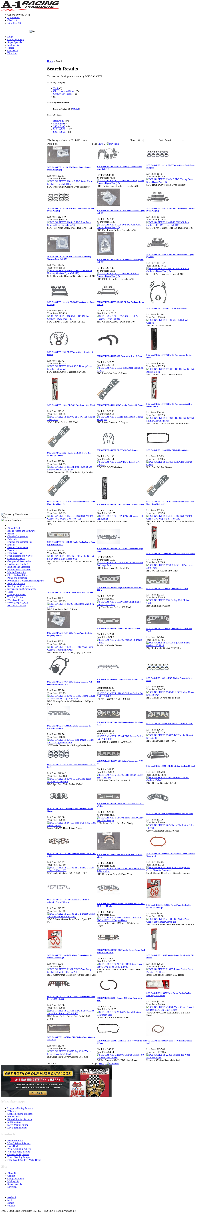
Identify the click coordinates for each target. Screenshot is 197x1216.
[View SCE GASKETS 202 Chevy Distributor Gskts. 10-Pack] (171, 828)
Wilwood (11, 1111)
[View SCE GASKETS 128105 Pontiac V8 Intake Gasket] (121, 642)
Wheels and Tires (15, 600)
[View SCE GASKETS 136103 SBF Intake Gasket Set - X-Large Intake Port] (71, 742)
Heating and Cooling (17, 564)
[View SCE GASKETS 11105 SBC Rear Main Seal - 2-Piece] (121, 370)
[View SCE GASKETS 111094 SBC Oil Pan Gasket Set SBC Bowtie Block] (171, 420)
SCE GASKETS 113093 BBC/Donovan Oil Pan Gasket (120, 504)
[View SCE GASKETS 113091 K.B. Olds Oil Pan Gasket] (171, 464)
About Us (12, 1173)
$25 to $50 (58, 123)
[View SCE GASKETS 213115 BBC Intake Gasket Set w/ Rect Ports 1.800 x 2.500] (71, 1013)
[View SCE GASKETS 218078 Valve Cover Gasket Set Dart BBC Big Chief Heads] (171, 1010)
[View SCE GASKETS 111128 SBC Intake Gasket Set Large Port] (121, 565)
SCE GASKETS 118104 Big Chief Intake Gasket (167, 588)
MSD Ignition (14, 1122)
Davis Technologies (17, 1127)
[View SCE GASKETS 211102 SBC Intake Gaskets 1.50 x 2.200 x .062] (71, 870)
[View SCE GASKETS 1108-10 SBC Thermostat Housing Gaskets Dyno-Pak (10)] (71, 273)
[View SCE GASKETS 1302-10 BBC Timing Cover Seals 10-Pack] (171, 695)
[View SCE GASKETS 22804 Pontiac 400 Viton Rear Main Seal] (121, 1014)
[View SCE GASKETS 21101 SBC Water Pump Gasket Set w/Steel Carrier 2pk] (171, 921)
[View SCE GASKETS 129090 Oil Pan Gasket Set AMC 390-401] (121, 696)
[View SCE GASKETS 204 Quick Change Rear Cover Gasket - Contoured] (171, 870)
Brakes (10, 533)
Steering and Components (19, 586)
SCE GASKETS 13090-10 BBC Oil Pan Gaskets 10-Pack (170, 766)
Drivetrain (12, 539)
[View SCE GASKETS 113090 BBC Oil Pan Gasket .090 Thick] (171, 568)
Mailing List (13, 45)
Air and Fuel (13, 528)
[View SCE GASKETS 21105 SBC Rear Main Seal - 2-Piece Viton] (121, 871)
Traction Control (15, 597)
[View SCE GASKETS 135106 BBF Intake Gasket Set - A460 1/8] (121, 777)
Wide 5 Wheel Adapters (18, 1143)
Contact (11, 1175)
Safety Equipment (16, 583)
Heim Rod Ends (15, 1140)
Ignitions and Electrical (18, 566)
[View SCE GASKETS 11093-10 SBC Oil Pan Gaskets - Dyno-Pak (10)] (121, 319)
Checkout (12, 20)
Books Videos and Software (21, 530)
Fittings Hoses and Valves (19, 555)
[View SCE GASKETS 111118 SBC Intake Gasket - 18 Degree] (121, 419)
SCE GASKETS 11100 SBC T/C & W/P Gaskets (166, 308)
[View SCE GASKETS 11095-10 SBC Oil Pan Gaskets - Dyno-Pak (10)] (171, 271)
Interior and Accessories (19, 569)
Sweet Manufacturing (17, 1125)
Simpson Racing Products (19, 1114)
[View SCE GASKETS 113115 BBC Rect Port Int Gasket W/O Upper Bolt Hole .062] (171, 518)
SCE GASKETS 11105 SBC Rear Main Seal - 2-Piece (119, 356)
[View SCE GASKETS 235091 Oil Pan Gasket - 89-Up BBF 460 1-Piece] (121, 1057)
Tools (10, 591)
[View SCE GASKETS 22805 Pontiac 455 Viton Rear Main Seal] (171, 1057)
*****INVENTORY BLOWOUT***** (17, 604)
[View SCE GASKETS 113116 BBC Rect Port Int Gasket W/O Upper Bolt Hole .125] (71, 518)
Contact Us (12, 50)
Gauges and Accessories (19, 561)
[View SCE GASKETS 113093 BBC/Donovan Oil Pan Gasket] (121, 518)
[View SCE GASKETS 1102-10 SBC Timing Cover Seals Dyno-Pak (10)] (171, 182)
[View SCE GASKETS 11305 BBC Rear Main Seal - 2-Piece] (71, 606)
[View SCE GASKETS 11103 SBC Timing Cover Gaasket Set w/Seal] (71, 369)
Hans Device (13, 1146)
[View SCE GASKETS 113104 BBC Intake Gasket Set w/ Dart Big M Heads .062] (71, 558)
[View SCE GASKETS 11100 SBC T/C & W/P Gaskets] (171, 322)
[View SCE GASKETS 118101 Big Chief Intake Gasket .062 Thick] (121, 604)
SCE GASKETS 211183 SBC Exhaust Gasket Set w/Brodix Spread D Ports (68, 901)
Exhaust (11, 544)
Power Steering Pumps (18, 1157)
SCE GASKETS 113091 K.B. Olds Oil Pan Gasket (167, 450)
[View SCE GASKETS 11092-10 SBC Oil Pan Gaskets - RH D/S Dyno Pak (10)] (171, 225)
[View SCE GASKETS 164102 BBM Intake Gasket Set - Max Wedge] (121, 820)
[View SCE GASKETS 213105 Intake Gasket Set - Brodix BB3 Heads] (171, 972)
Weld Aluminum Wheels (19, 1149)
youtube (11, 1205)
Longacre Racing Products (20, 1108)
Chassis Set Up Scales (18, 1154)
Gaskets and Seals (16, 558)
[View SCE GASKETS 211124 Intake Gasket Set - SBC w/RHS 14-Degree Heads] (121, 920)
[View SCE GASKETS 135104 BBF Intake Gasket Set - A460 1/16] (121, 739)
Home (10, 36)
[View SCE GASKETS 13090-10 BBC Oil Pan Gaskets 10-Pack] (171, 780)
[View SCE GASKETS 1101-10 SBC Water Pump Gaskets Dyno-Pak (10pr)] (71, 184)
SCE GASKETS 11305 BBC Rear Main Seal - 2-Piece (70, 592)
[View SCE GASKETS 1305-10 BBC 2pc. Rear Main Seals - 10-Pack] (71, 781)
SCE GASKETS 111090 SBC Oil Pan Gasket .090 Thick (71, 405)
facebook (11, 1197)
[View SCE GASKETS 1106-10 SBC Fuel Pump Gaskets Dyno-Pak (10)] (121, 227)
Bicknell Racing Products (19, 1119)
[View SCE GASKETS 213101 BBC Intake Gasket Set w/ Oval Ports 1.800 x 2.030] (121, 966)
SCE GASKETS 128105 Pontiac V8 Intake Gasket (118, 628)
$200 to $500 (59, 132)
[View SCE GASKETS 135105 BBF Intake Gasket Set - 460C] (171, 738)
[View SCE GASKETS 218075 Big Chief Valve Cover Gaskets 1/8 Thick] (71, 1054)
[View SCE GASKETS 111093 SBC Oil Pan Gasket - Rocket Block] (171, 371)
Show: (133, 140)
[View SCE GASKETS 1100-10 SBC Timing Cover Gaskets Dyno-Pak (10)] (121, 183)
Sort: (161, 140)
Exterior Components (17, 547)
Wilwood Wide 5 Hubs (18, 1151)
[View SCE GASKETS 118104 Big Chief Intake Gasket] (171, 603)
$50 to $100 (59, 126)
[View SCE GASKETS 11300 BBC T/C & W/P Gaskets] (121, 464)
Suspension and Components (21, 589)
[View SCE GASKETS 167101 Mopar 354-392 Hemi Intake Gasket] (71, 825)
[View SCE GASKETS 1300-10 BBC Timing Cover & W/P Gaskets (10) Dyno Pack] (71, 698)
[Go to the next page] (113, 143)
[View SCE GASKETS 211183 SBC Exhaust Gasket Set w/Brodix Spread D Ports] (71, 916)
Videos (10, 47)
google (10, 1203)
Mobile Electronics (16, 572)
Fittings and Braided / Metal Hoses (24, 1160)
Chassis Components (17, 536)
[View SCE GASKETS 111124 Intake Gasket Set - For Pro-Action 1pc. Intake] (71, 469)
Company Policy (15, 39)
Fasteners (11, 550)
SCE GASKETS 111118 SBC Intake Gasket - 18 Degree (120, 405)
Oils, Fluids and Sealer (18, 575)
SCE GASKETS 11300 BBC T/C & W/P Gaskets (117, 450)
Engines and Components (19, 542)
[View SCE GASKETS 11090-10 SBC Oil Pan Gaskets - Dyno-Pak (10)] (71, 319)
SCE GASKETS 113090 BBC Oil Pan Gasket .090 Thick (170, 553)
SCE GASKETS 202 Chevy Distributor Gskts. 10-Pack (169, 813)
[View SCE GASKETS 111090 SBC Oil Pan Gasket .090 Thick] (71, 419)
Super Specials (14, 42)
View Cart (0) (14, 23)
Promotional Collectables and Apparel (25, 580)
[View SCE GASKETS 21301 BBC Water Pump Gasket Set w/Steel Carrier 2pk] (71, 972)
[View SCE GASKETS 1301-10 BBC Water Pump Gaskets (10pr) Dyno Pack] (71, 649)
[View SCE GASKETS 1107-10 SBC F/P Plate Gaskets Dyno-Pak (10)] (121, 276)
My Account (13, 17)
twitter (10, 1200)
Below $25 (58, 120)
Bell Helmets (13, 1116)
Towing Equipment (16, 594)
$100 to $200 (59, 129)
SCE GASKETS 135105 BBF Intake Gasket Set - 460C (169, 723)
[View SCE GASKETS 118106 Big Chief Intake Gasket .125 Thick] (171, 645)
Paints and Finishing (17, 578)
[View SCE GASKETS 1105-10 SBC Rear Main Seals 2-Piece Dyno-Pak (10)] (71, 225)
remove (75, 108)
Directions (12, 53)
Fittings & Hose (15, 553)
